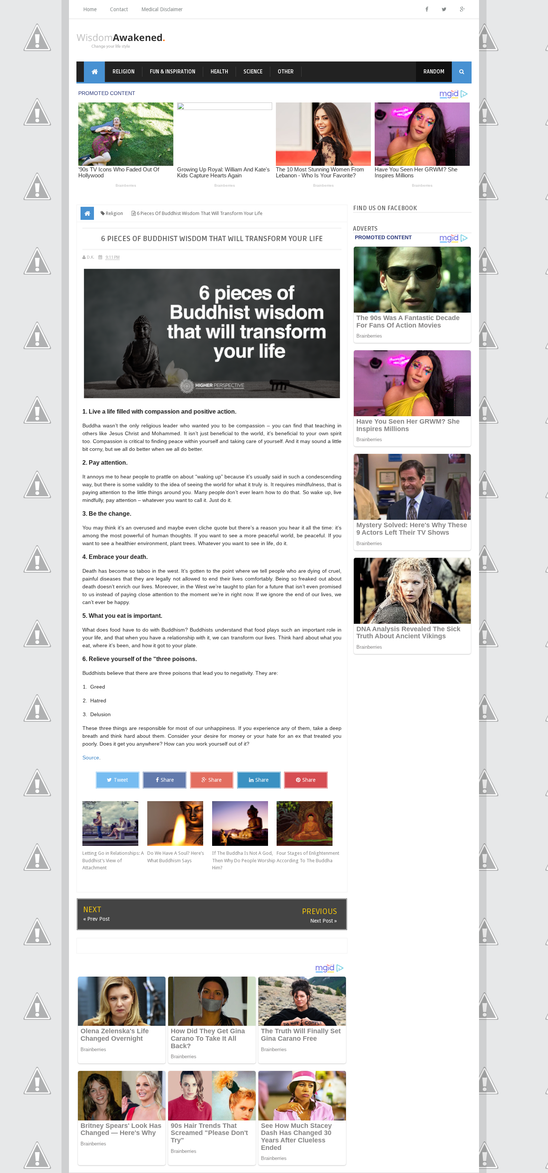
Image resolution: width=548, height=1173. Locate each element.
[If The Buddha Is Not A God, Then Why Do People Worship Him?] (244, 823)
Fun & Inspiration (172, 72)
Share (167, 780)
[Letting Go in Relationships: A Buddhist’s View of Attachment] (114, 823)
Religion (124, 72)
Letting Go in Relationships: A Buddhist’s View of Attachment (113, 860)
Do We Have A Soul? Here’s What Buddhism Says (175, 856)
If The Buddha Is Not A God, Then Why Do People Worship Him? (243, 860)
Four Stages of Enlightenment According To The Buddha (308, 856)
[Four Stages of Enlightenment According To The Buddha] (309, 823)
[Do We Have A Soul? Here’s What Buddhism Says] (179, 823)
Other (286, 72)
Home (90, 9)
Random (433, 72)
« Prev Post (96, 919)
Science (252, 72)
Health (219, 72)
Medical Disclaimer (162, 9)
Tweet (121, 780)
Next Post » (323, 921)
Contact (119, 9)
